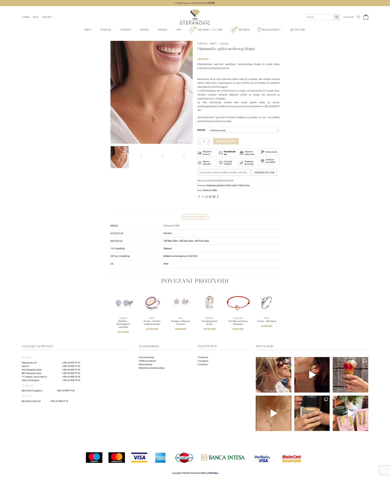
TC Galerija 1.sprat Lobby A (34, 376)
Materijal (201, 130)
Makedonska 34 (29, 362)
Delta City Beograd (30, 380)
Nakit (88, 30)
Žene (248, 185)
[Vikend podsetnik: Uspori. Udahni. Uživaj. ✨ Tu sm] (312, 413)
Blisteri (144, 30)
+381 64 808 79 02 (71, 366)
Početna (202, 43)
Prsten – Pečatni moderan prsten (152, 322)
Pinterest (203, 364)
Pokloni (162, 30)
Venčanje (126, 30)
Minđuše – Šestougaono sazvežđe (123, 324)
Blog (36, 17)
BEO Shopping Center (31, 373)
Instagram (203, 361)
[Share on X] (203, 196)
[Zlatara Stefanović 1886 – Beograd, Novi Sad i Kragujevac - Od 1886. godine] (195, 17)
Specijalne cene (210, 30)
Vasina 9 (25, 366)
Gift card (299, 30)
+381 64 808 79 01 (71, 362)
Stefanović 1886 (210, 190)
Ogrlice (224, 43)
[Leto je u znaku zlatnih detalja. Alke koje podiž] (273, 375)
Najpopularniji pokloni (216, 185)
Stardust (167, 233)
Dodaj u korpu (226, 141)
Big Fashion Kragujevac (32, 390)
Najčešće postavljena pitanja (152, 368)
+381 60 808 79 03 (71, 373)
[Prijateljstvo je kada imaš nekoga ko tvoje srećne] (350, 413)
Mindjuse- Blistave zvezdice (180, 322)
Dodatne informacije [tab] (195, 217)
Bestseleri (244, 30)
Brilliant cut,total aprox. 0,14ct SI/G (180, 256)
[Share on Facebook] (199, 196)
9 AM (178, 30)
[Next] (187, 92)
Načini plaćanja (145, 364)
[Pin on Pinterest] (210, 196)
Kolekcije (106, 30)
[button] (348, 17)
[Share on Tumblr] (217, 196)
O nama (26, 17)
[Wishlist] (358, 17)
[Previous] (116, 92)
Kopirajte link (265, 172)
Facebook (203, 357)
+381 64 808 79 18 (71, 376)
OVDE (211, 3)
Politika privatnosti (147, 361)
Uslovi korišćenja (146, 357)
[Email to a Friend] (206, 196)
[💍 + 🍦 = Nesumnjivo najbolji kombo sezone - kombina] (350, 375)
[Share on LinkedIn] (214, 196)
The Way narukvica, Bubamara (238, 322)
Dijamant (167, 248)
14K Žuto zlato (186, 240)
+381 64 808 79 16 (59, 401)
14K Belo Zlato (170, 240)
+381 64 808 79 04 (66, 390)
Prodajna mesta (271, 30)
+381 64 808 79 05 (71, 369)
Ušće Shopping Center (32, 369)
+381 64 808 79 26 (71, 380)
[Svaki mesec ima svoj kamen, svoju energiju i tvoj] (312, 375)
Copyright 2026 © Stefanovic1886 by (195, 473)
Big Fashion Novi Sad (31, 401)
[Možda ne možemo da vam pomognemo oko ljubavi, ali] (273, 413)
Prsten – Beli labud (266, 321)
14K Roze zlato (201, 240)
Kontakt (47, 17)
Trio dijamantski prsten (209, 322)
